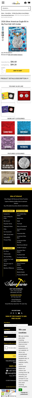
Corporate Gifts (21, 233)
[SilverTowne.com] (16, 3)
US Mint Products (21, 247)
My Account (7, 221)
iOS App (5, 396)
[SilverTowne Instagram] (13, 313)
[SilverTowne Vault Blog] (21, 313)
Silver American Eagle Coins (7, 15)
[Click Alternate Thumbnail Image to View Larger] (2, 28)
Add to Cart (17, 70)
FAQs (5, 229)
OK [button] (20, 389)
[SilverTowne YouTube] (19, 313)
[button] (29, 3)
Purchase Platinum (22, 257)
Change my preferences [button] (24, 393)
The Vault (19, 223)
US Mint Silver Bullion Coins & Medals (20, 13)
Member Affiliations (9, 268)
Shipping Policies (8, 226)
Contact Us (7, 214)
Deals (18, 221)
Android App (13, 396)
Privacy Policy (7, 240)
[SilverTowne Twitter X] (16, 313)
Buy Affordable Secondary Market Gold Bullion (16, 206)
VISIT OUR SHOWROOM (16, 289)
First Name (7, 322)
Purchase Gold (21, 254)
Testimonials (7, 254)
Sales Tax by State (8, 234)
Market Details (21, 272)
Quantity (3, 68)
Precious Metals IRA (22, 274)
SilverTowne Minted (22, 245)
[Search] (28, 8)
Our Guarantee (8, 231)
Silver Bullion (8, 13)
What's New (20, 218)
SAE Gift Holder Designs (15, 54)
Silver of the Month (22, 226)
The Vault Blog (7, 256)
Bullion (2, 13)
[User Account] (25, 3)
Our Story (6, 251)
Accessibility (7, 237)
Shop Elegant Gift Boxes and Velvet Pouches (16, 199)
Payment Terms (8, 223)
